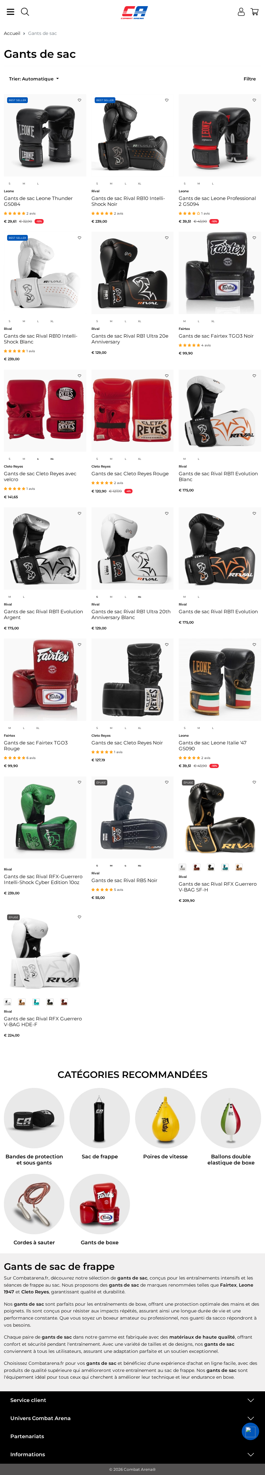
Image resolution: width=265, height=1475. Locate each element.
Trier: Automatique (32, 79)
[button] (250, 1431)
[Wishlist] (79, 98)
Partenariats (27, 1436)
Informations (27, 1454)
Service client (28, 1400)
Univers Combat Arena (40, 1418)
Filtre (250, 79)
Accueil (12, 33)
